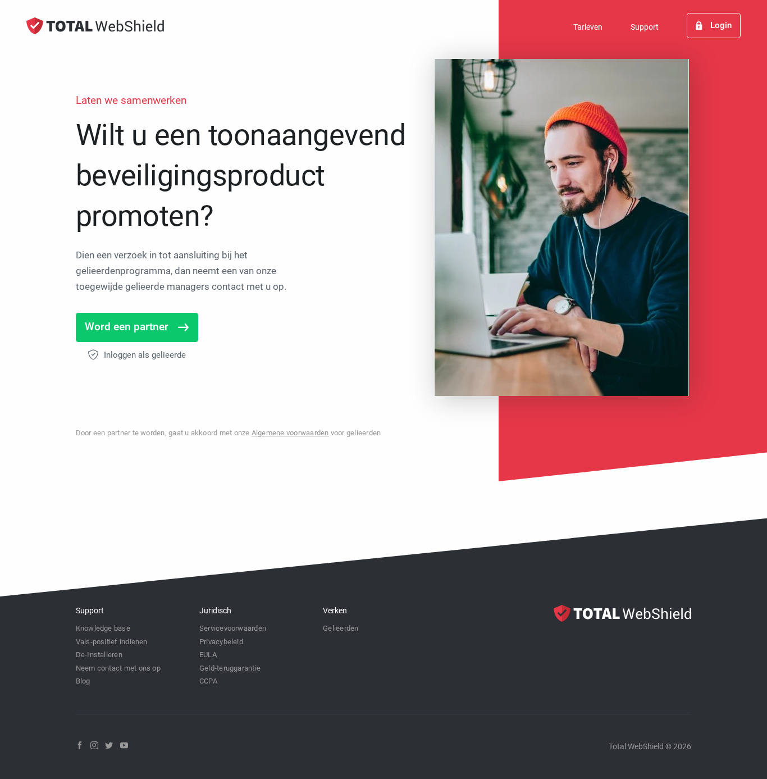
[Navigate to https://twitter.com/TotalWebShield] (109, 745)
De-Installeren (99, 654)
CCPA (208, 681)
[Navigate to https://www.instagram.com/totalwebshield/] (94, 745)
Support (645, 26)
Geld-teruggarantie (230, 668)
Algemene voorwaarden (290, 433)
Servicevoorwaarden (232, 628)
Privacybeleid (221, 641)
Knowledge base (103, 628)
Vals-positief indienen (112, 641)
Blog (83, 681)
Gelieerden (340, 628)
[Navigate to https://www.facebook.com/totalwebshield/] (80, 745)
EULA (208, 654)
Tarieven (587, 26)
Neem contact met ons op (118, 668)
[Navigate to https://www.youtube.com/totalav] (124, 745)
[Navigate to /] (95, 25)
